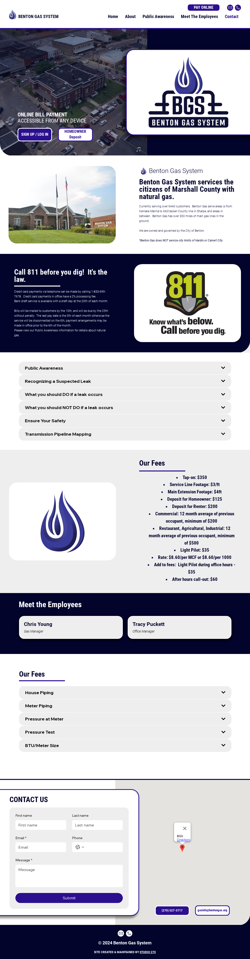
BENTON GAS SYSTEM (38, 16)
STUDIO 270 (148, 952)
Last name (80, 815)
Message (23, 860)
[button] (139, 149)
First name (23, 815)
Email (20, 838)
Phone (77, 838)
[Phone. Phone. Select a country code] (80, 847)
